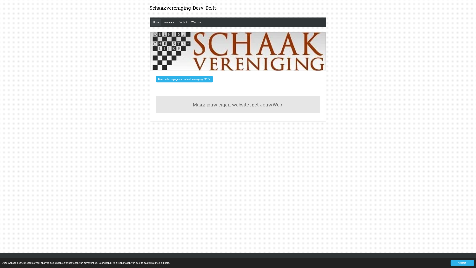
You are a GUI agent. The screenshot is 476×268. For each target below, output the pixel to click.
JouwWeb (271, 105)
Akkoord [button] (462, 263)
